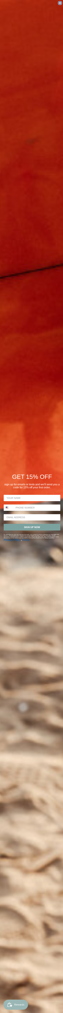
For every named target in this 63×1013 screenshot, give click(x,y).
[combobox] (9, 508)
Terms (25, 540)
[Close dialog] (60, 3)
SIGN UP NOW (32, 527)
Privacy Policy (12, 540)
